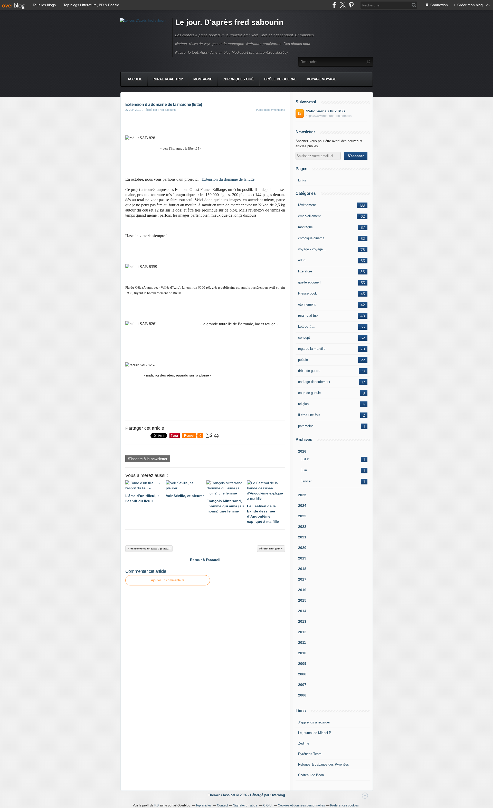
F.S (156, 805)
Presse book (307, 293)
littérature (305, 271)
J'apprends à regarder (314, 722)
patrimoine (306, 426)
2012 (302, 632)
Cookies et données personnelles (301, 805)
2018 (302, 569)
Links (302, 180)
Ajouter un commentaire (167, 580)
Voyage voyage (321, 79)
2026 (302, 451)
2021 (302, 537)
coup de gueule (309, 393)
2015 (302, 600)
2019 (302, 558)
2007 (302, 685)
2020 (302, 548)
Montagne (202, 79)
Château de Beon (311, 775)
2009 (302, 664)
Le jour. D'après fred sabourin (229, 22)
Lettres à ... (306, 326)
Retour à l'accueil (205, 560)
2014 (302, 611)
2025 (302, 495)
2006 (302, 695)
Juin (304, 470)
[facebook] (334, 5)
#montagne (278, 109)
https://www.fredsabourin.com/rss (329, 116)
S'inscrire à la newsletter (147, 459)
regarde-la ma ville (311, 349)
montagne (305, 227)
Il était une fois (309, 415)
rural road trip (308, 315)
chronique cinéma (311, 238)
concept (304, 337)
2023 (302, 516)
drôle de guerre (309, 371)
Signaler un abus (245, 805)
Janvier (306, 481)
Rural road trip (168, 79)
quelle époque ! (309, 282)
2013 (302, 621)
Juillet (305, 459)
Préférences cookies (344, 805)
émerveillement (309, 216)
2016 (302, 590)
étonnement (307, 304)
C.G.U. (267, 805)
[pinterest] (351, 5)
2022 (302, 527)
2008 (302, 674)
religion (303, 404)
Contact (222, 805)
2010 (302, 653)
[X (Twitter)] (342, 5)
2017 (302, 579)
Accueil (135, 79)
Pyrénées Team (309, 754)
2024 (302, 505)
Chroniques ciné (238, 79)
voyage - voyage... (312, 249)
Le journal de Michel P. (315, 733)
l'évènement (307, 205)
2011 (302, 642)
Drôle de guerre (280, 79)
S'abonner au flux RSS (325, 111)
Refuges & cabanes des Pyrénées (323, 764)
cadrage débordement (314, 382)
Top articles (204, 805)
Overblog (277, 795)
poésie (303, 360)
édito (301, 260)
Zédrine (303, 743)
